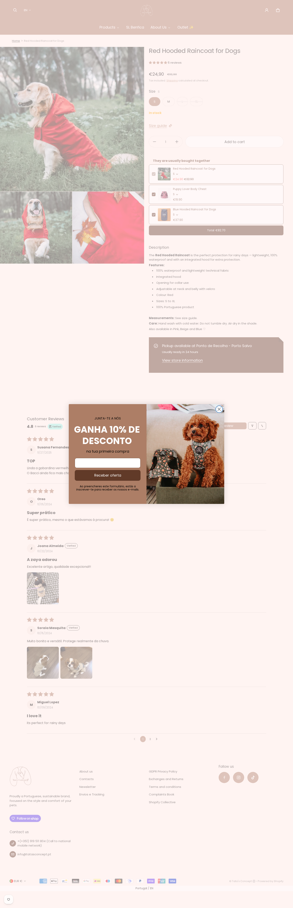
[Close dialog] (219, 409)
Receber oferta (107, 475)
